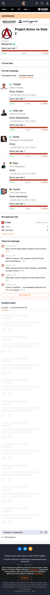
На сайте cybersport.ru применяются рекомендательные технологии (25, 560)
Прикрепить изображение (41, 532)
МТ (19, 9)
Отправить (46, 532)
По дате (4, 308)
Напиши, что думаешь (13, 532)
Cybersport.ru (19, 591)
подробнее (33, 569)
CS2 (12, 9)
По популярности (18, 308)
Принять (25, 578)
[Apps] (36, 3)
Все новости (25, 295)
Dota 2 (4, 9)
